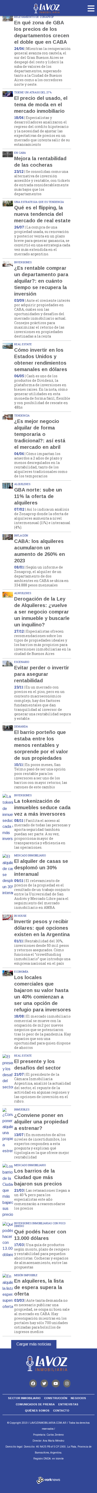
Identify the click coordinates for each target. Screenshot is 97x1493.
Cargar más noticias (33, 1344)
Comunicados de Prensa (35, 1404)
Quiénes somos (37, 1410)
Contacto (61, 1410)
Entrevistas (68, 1404)
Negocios (78, 1398)
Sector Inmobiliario (24, 1398)
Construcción (55, 1398)
